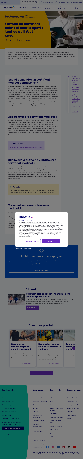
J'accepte (51, 241)
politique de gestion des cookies (33, 233)
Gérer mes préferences (31, 241)
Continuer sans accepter (24, 248)
